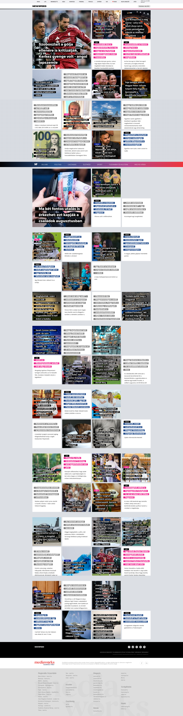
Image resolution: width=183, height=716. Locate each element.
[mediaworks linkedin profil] (146, 663)
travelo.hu (96, 692)
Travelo (90, 1)
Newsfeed (72, 1)
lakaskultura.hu (98, 681)
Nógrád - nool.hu (43, 703)
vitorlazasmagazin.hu (99, 696)
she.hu (123, 680)
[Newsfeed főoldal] (39, 647)
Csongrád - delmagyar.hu (45, 685)
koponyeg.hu (125, 692)
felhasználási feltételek (119, 652)
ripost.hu (123, 673)
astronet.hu (96, 676)
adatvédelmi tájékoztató (106, 652)
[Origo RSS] (144, 647)
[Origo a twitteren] (133, 647)
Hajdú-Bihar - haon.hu (44, 694)
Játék (135, 1)
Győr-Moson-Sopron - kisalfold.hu (48, 692)
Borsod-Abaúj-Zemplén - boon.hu (48, 683)
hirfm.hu (123, 709)
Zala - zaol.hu (70, 678)
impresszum (138, 652)
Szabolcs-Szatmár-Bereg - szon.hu (48, 708)
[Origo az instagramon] (137, 647)
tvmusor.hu (96, 701)
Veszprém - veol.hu (71, 675)
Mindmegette (54, 1)
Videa (63, 1)
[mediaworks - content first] (44, 663)
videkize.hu (96, 699)
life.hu (123, 678)
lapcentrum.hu (125, 696)
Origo (38, 1)
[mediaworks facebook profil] (142, 663)
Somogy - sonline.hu (44, 705)
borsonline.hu (97, 711)
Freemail (81, 1)
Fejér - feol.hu (42, 690)
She (107, 1)
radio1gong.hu (125, 706)
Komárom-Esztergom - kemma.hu (48, 701)
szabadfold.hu (70, 690)
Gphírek (99, 1)
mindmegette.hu (98, 690)
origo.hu (68, 694)
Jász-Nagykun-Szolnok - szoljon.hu (48, 699)
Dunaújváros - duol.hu (44, 687)
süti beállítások (130, 652)
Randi (115, 1)
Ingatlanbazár (125, 1)
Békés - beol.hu (43, 681)
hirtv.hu (68, 692)
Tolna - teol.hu (42, 710)
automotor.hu (97, 678)
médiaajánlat (145, 652)
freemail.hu (124, 690)
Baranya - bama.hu (44, 678)
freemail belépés (144, 6)
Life (45, 1)
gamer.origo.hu (98, 683)
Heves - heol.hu (43, 696)
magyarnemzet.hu (71, 687)
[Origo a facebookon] (129, 647)
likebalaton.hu (97, 685)
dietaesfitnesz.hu (98, 694)
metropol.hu (124, 675)
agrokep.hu (69, 706)
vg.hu (67, 704)
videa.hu (123, 694)
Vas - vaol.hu (70, 673)
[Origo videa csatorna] (140, 647)
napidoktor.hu (97, 687)
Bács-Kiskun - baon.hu (45, 676)
